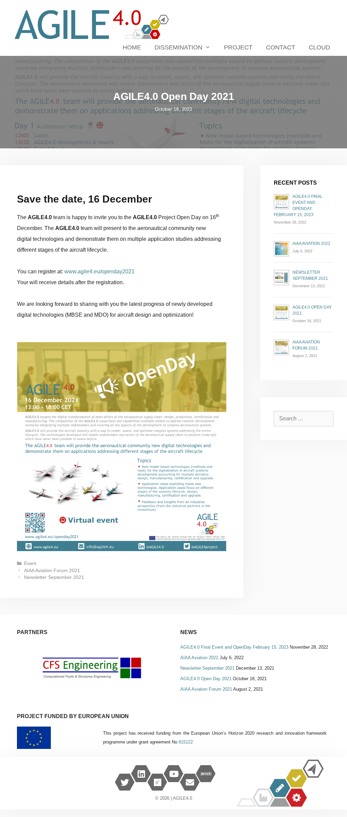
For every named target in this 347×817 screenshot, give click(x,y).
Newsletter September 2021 (54, 577)
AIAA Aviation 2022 (311, 243)
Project (238, 47)
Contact (280, 47)
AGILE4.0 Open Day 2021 (205, 678)
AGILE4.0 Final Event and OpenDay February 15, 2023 (234, 647)
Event (30, 563)
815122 (186, 742)
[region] (92, 668)
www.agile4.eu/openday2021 (99, 271)
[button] (92, 668)
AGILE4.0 (182, 798)
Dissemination (178, 47)
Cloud (319, 47)
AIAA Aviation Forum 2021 (52, 570)
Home (132, 47)
